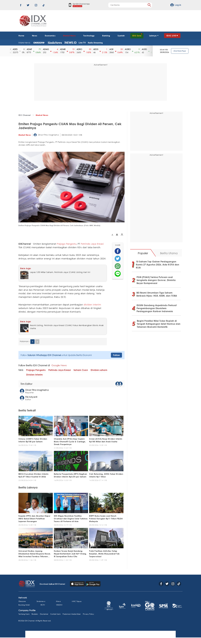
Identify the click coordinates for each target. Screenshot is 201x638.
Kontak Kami (55, 614)
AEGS (93, 49)
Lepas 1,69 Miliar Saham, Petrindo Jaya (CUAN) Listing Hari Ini (60, 272)
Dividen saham (99, 370)
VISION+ (59, 605)
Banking (106, 35)
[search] (149, 5)
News (34, 35)
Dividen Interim (34, 374)
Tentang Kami (24, 614)
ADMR (60, 49)
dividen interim (92, 305)
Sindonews (41, 601)
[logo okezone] (39, 43)
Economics (50, 35)
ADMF (27, 49)
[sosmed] (118, 251)
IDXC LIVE (171, 35)
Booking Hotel (24, 605)
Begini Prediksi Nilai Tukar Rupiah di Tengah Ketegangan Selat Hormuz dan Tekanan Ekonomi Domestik (158, 323)
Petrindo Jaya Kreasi (92, 244)
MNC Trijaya (76, 601)
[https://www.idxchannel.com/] (32, 21)
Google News (59, 365)
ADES (13, 49)
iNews (58, 601)
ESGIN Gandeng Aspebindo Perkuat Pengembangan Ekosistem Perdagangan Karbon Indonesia (157, 308)
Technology (88, 35)
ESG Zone (137, 35)
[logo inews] (70, 43)
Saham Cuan (81, 370)
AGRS (142, 49)
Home (21, 35)
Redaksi (35, 614)
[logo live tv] (82, 42)
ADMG (44, 49)
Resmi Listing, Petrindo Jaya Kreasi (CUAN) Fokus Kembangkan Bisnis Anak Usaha (67, 327)
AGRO (126, 49)
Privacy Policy (88, 614)
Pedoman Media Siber (72, 614)
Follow (116, 355)
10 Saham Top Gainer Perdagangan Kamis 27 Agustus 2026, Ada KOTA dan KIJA (157, 264)
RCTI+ (43, 605)
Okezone (22, 601)
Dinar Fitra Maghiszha (48, 135)
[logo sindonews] (54, 42)
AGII (109, 49)
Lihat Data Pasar (180, 51)
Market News (69, 35)
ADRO (77, 49)
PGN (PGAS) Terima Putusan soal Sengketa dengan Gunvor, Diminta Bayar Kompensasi (156, 280)
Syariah (121, 35)
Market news (42, 115)
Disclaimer (44, 614)
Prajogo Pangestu (66, 244)
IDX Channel (24, 115)
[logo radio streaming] (95, 43)
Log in (178, 5)
